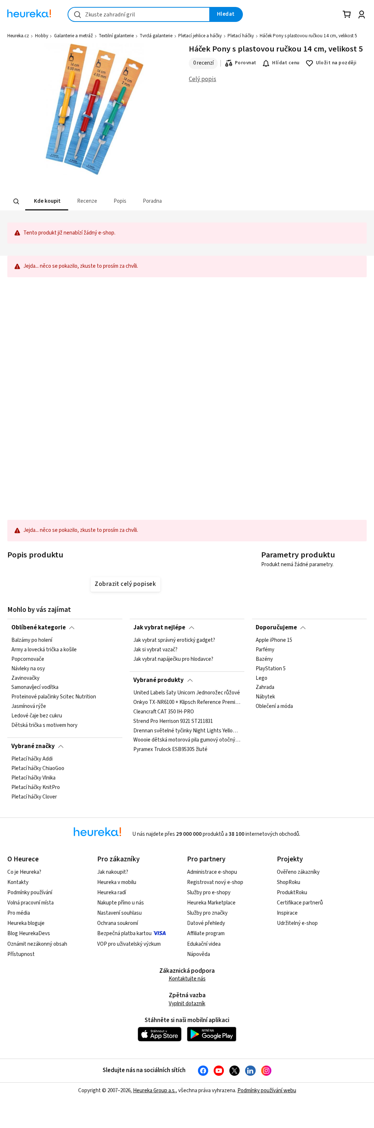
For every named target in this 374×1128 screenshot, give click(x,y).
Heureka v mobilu (116, 882)
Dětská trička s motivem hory (44, 725)
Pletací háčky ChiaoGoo (37, 768)
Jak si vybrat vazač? (155, 649)
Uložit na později (336, 63)
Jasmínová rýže (28, 706)
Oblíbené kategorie (38, 627)
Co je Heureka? (24, 872)
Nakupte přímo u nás (120, 903)
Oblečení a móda (274, 706)
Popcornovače (27, 659)
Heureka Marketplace (211, 903)
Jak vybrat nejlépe (159, 627)
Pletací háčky (241, 36)
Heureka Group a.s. (154, 1090)
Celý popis (202, 79)
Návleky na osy (28, 668)
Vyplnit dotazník (187, 1003)
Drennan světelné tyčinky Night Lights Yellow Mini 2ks (187, 731)
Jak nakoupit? (112, 872)
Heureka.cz (18, 36)
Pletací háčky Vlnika (33, 778)
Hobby (41, 36)
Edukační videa (204, 944)
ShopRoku (288, 882)
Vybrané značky (33, 746)
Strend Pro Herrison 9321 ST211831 (173, 721)
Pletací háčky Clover (34, 797)
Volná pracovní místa (30, 903)
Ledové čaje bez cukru (36, 716)
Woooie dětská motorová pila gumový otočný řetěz (187, 740)
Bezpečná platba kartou (124, 933)
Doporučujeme (276, 627)
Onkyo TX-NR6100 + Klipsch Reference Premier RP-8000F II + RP (187, 702)
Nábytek (265, 697)
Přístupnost (21, 954)
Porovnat (245, 63)
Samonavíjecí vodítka (34, 687)
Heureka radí (111, 892)
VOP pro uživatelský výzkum (129, 944)
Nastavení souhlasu (119, 913)
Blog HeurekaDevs (28, 933)
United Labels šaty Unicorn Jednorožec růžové (186, 693)
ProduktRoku (292, 892)
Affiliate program (206, 933)
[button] (46, 201)
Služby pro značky (207, 913)
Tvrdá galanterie (156, 36)
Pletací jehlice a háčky (200, 36)
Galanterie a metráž (73, 36)
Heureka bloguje (26, 923)
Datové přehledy (206, 923)
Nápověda (198, 954)
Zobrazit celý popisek (125, 584)
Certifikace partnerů (300, 903)
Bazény (264, 659)
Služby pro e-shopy (208, 892)
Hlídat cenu (285, 63)
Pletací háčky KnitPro (35, 787)
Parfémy (265, 649)
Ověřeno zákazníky (298, 872)
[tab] (46, 201)
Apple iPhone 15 (274, 640)
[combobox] (139, 14)
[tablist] (141, 201)
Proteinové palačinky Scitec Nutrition (53, 697)
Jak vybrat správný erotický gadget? (174, 640)
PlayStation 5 (271, 668)
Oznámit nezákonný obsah (37, 944)
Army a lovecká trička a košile (44, 649)
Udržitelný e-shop (297, 923)
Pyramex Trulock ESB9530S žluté (170, 749)
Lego (261, 678)
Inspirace (287, 913)
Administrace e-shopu (212, 872)
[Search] (16, 201)
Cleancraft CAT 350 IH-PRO (163, 712)
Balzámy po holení (31, 640)
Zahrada (265, 687)
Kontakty (17, 882)
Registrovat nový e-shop (215, 882)
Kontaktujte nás (187, 979)
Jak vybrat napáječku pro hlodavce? (173, 659)
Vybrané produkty (158, 680)
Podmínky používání (29, 892)
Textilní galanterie (116, 36)
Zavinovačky (25, 678)
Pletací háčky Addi (32, 759)
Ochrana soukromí (117, 923)
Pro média (18, 913)
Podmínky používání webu (266, 1090)
